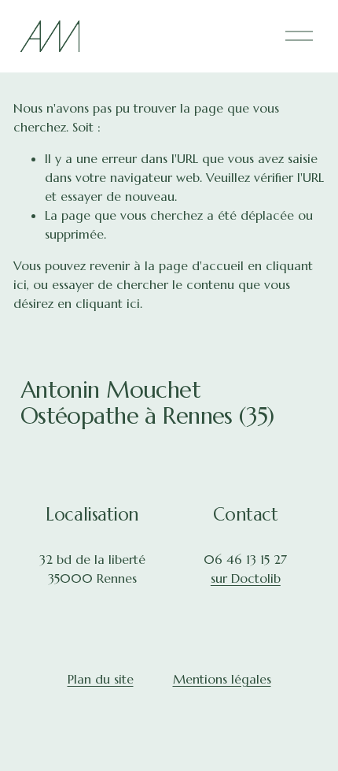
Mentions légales (222, 679)
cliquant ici (107, 303)
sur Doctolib (246, 578)
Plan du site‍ (101, 679)
